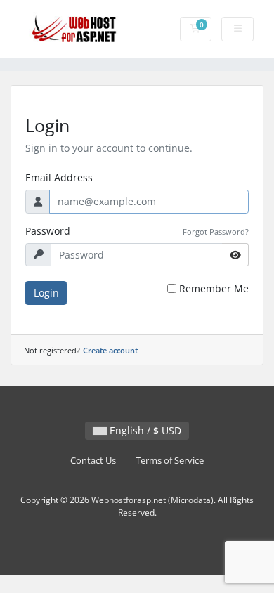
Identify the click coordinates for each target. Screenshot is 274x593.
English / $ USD (144, 430)
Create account (110, 350)
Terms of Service (170, 461)
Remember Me (214, 288)
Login (46, 292)
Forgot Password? (216, 231)
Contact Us (93, 461)
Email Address (59, 177)
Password (47, 230)
